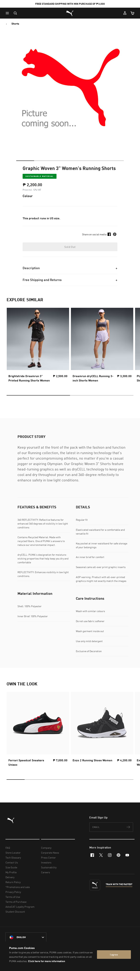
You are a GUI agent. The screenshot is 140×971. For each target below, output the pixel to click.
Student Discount (15, 911)
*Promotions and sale (17, 887)
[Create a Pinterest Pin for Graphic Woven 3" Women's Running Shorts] (114, 234)
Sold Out (69, 246)
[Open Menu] (8, 13)
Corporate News (50, 852)
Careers (45, 872)
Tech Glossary (13, 857)
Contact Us (11, 862)
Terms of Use (12, 896)
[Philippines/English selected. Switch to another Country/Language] (26, 937)
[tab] (25, 161)
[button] (8, 13)
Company (46, 847)
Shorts (15, 23)
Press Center (48, 857)
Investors (46, 862)
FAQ (7, 847)
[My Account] (124, 13)
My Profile (11, 872)
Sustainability (49, 867)
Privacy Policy (13, 891)
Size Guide (11, 867)
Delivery (9, 877)
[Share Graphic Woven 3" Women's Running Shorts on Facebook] (109, 234)
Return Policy (13, 882)
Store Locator (13, 852)
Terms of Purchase (15, 901)
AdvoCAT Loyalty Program (19, 906)
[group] (38, 346)
